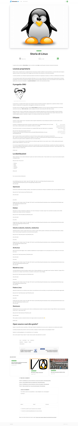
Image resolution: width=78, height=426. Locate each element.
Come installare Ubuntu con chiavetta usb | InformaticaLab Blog (34, 382)
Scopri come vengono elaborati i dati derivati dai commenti (46, 417)
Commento (23, 393)
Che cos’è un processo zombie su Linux (58, 372)
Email (34, 404)
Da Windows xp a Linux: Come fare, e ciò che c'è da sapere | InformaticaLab (36, 384)
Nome (22, 404)
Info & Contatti (25, 1)
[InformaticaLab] (14, 1)
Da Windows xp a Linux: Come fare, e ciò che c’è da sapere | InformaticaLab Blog (37, 380)
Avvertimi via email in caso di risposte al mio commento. (31, 408)
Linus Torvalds (24, 340)
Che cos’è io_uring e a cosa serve (37, 372)
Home (21, 1)
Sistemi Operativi (14, 360)
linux (28, 340)
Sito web (47, 404)
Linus (20, 340)
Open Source (32, 340)
